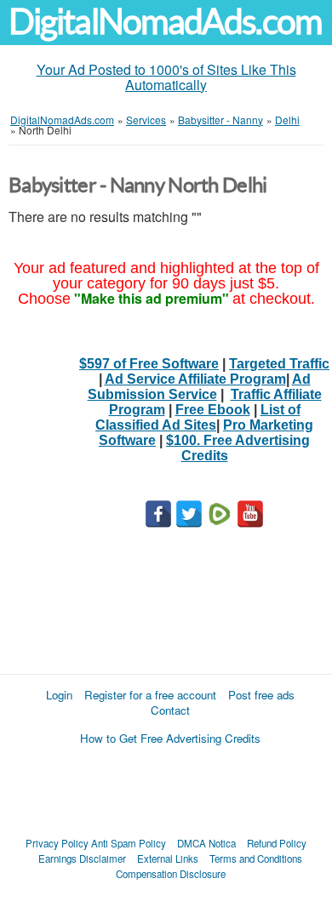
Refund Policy (276, 843)
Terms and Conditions (255, 858)
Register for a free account (150, 695)
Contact (170, 710)
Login (59, 695)
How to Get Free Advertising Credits (170, 738)
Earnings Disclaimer (82, 858)
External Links (167, 858)
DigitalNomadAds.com (165, 22)
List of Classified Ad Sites (198, 417)
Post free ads (261, 695)
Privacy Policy (57, 843)
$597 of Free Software (149, 364)
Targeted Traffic (279, 364)
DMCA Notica (206, 843)
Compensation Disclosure (171, 874)
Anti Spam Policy (128, 843)
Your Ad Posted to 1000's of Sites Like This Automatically (166, 77)
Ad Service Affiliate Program (195, 379)
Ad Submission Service (199, 387)
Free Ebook (212, 409)
